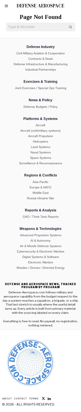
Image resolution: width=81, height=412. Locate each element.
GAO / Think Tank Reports (41, 216)
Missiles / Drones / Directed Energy (41, 267)
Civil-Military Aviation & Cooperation (40, 53)
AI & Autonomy (40, 240)
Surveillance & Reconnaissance (40, 163)
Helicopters (40, 141)
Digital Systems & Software (40, 257)
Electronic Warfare (40, 262)
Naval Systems (40, 152)
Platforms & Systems (40, 119)
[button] (71, 27)
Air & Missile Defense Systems (40, 246)
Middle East (41, 192)
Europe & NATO (40, 187)
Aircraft (40, 125)
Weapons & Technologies (40, 229)
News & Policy (40, 100)
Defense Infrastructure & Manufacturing (41, 64)
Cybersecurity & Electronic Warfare (40, 251)
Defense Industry (41, 47)
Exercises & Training (40, 81)
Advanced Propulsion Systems (40, 235)
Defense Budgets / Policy (41, 106)
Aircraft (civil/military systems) (40, 130)
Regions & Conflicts (40, 175)
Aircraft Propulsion (40, 136)
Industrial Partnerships (40, 69)
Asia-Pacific (40, 182)
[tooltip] (43, 398)
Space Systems (40, 157)
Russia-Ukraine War (40, 198)
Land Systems (40, 147)
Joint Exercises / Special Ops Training (40, 88)
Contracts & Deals (40, 58)
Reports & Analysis (40, 210)
